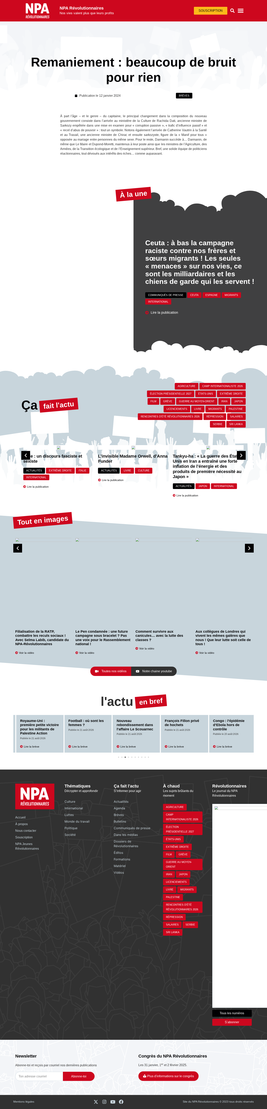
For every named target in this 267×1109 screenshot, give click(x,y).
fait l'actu (58, 405)
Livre (198, 408)
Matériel (120, 866)
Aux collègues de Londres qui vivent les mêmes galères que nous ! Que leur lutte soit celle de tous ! (223, 638)
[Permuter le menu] (240, 11)
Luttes (69, 815)
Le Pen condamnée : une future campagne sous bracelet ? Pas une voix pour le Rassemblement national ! (102, 638)
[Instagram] (104, 1102)
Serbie (217, 424)
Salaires (236, 416)
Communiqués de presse (165, 295)
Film (153, 401)
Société (70, 835)
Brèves (184, 95)
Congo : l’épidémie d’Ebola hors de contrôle (226, 725)
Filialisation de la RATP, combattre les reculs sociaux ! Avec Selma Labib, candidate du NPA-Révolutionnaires (42, 638)
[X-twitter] (96, 1102)
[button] (232, 11)
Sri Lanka (236, 424)
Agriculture (186, 386)
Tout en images (43, 520)
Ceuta (194, 295)
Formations (122, 859)
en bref (151, 701)
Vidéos (119, 872)
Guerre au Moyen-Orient (196, 401)
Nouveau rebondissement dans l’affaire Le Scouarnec (132, 725)
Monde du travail (77, 821)
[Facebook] (121, 1102)
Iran (224, 401)
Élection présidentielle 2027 (170, 393)
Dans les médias (126, 835)
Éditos (118, 853)
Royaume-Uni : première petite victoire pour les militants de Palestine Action (36, 727)
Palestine (236, 408)
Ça (29, 405)
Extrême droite (231, 393)
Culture (144, 470)
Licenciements (177, 408)
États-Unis (205, 393)
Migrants (231, 295)
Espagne (211, 295)
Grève (167, 401)
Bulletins (120, 821)
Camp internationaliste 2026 (222, 386)
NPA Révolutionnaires (82, 8)
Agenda (119, 808)
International (158, 301)
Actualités (34, 470)
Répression (214, 416)
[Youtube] (112, 1102)
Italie (82, 470)
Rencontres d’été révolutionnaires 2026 (170, 416)
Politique (71, 828)
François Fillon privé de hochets (179, 723)
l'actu (117, 701)
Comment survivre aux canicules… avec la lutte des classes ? (159, 636)
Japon (238, 401)
